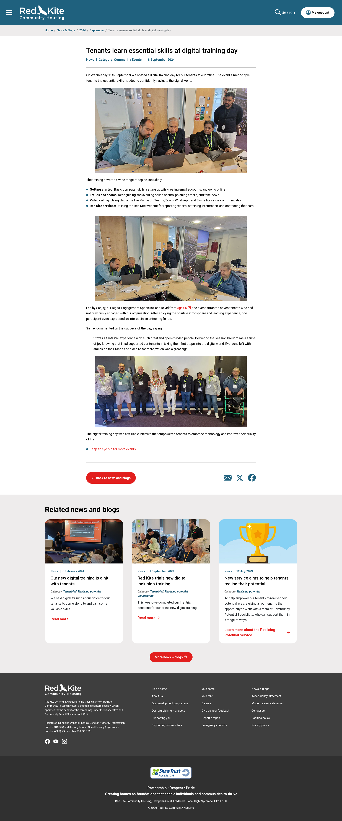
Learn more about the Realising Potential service (249, 632)
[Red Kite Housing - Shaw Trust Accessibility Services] (171, 773)
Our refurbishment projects (168, 710)
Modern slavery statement (268, 703)
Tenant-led (70, 591)
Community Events (128, 59)
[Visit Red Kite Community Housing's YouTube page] (57, 741)
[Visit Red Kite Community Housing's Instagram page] (66, 741)
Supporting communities (167, 725)
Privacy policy (260, 725)
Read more (59, 619)
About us (157, 696)
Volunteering (146, 595)
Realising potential (89, 591)
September (97, 30)
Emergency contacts (214, 725)
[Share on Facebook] (252, 479)
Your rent (207, 696)
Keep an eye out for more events (113, 449)
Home (49, 30)
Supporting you (161, 718)
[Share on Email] (228, 479)
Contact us (258, 710)
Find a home (159, 689)
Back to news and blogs (113, 478)
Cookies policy (261, 718)
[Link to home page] (42, 12)
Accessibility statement (266, 696)
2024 (82, 30)
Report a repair (211, 718)
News (90, 59)
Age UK (182, 308)
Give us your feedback (215, 710)
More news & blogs (169, 657)
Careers (206, 703)
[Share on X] (240, 479)
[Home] (63, 689)
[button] (318, 12)
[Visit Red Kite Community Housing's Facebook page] (49, 741)
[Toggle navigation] (9, 12)
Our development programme (170, 703)
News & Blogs (66, 30)
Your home (208, 689)
